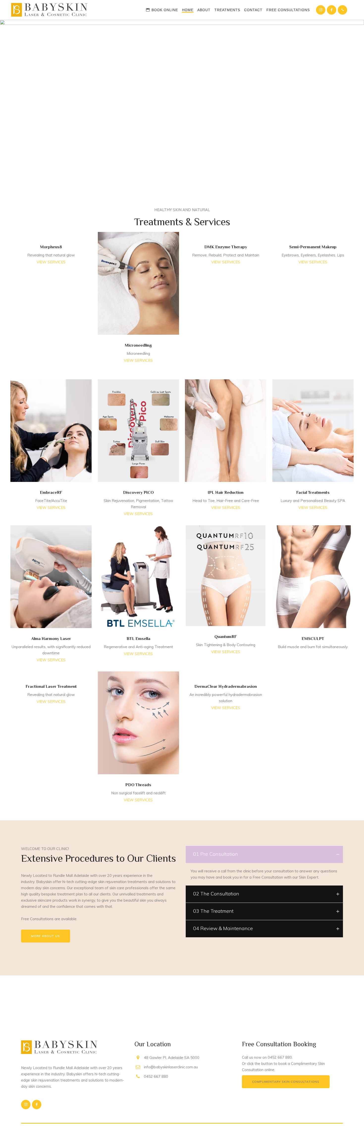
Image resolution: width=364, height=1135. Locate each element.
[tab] (264, 854)
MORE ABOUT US (45, 936)
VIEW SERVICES (51, 262)
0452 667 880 (280, 1057)
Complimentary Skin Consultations (285, 1081)
